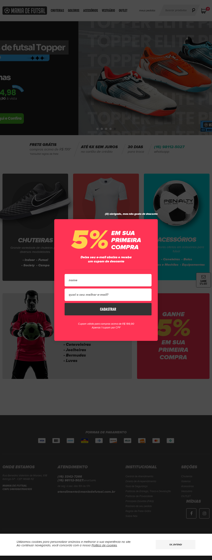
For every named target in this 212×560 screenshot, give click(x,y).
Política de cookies (104, 545)
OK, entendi (175, 544)
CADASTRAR (108, 309)
